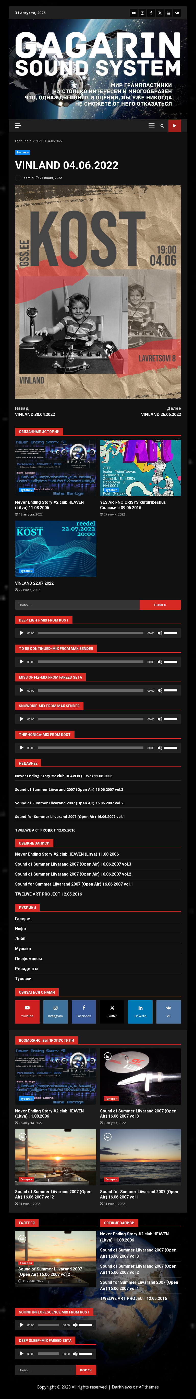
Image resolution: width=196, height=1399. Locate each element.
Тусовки (23, 152)
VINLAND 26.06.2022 (161, 411)
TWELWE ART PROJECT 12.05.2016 (45, 830)
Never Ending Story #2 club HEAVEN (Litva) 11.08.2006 (55, 468)
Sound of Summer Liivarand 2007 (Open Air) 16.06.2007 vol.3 (69, 789)
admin (28, 178)
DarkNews (122, 1387)
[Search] (162, 126)
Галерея (23, 918)
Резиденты (26, 968)
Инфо (20, 928)
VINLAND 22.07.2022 (55, 549)
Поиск (174, 126)
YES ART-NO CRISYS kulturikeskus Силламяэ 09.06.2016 (140, 468)
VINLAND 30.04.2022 (35, 411)
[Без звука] (160, 633)
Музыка (23, 948)
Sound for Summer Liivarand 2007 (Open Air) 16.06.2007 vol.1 (70, 816)
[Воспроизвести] (21, 633)
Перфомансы (28, 958)
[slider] (171, 632)
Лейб (20, 938)
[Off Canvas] (18, 125)
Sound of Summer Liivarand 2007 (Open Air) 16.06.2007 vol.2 (69, 803)
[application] (98, 633)
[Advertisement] (98, 94)
